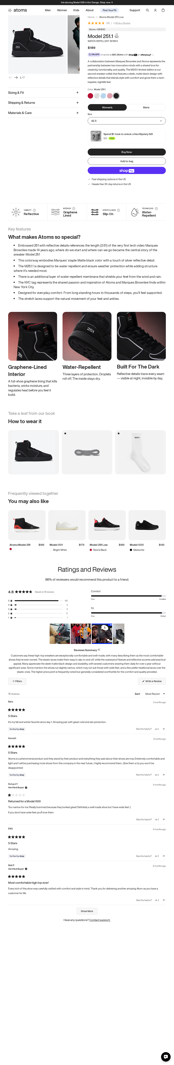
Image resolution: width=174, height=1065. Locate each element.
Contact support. (99, 920)
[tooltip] (99, 650)
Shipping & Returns (21, 102)
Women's (107, 107)
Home (91, 17)
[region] (87, 634)
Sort (138, 694)
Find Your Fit (109, 10)
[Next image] (16, 77)
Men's (146, 107)
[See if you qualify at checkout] (153, 55)
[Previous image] (10, 77)
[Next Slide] (121, 634)
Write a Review (122, 23)
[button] (38, 601)
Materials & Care (20, 112)
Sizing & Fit (16, 92)
